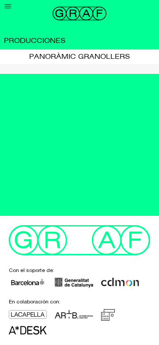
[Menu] (8, 6)
